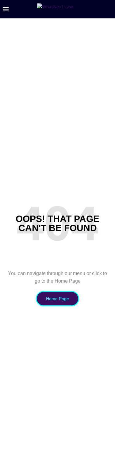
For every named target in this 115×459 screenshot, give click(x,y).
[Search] (109, 9)
